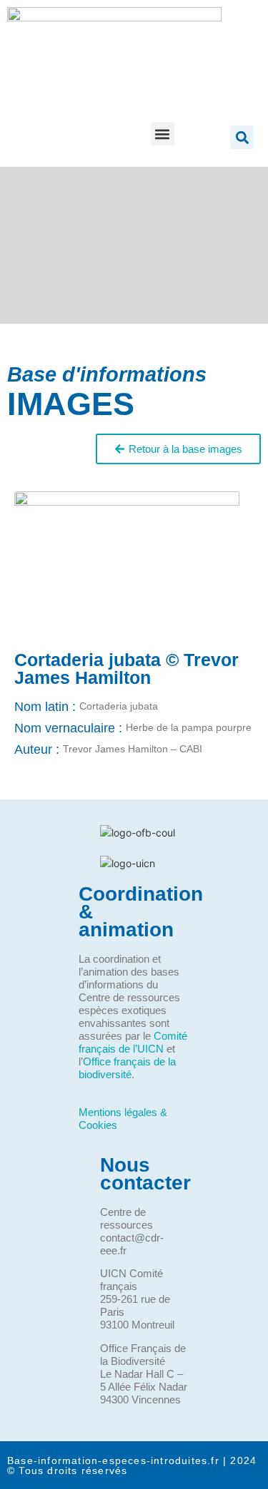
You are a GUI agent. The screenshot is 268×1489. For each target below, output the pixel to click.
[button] (162, 133)
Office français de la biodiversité (127, 1067)
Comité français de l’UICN (133, 1042)
